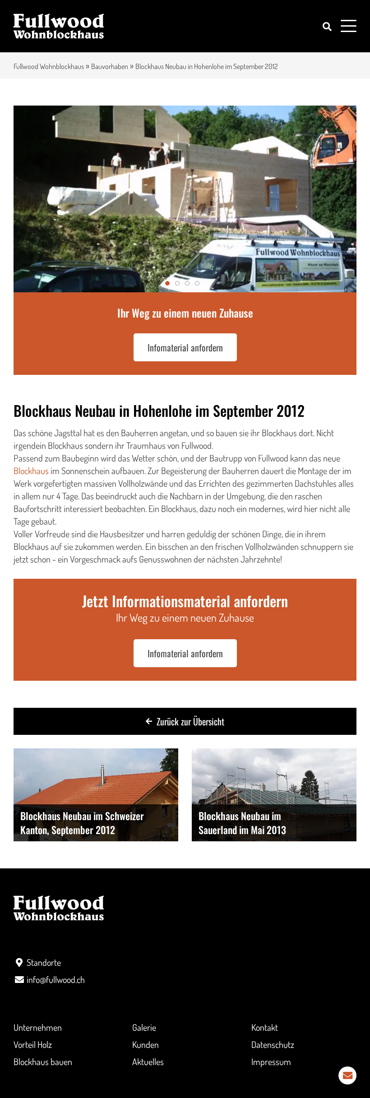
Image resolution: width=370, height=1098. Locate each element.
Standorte (44, 962)
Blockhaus (32, 470)
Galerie (144, 1027)
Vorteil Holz (33, 1044)
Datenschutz (272, 1044)
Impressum (271, 1061)
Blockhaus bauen (43, 1061)
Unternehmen (38, 1027)
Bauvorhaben (109, 66)
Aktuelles (148, 1061)
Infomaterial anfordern (185, 347)
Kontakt (264, 1027)
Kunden (145, 1044)
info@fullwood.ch (56, 979)
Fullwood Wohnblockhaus (49, 66)
